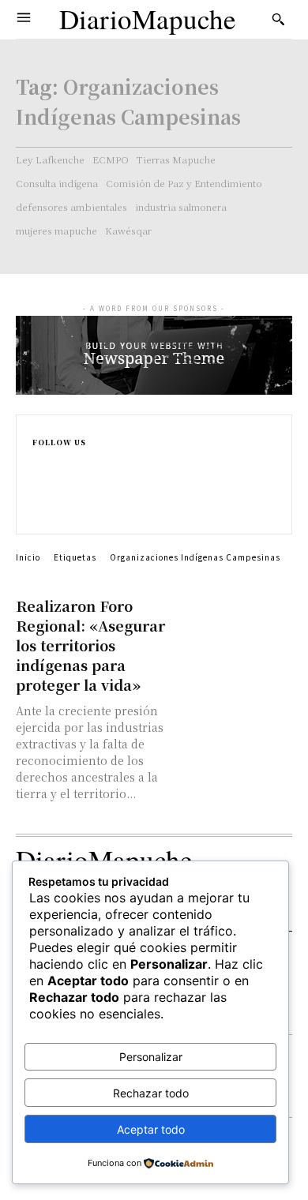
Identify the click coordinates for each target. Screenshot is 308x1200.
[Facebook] (39, 460)
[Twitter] (39, 510)
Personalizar (150, 1056)
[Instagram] (39, 477)
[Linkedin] (39, 494)
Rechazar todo (151, 1093)
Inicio (28, 557)
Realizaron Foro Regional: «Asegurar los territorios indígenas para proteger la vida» (90, 645)
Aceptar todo (151, 1129)
